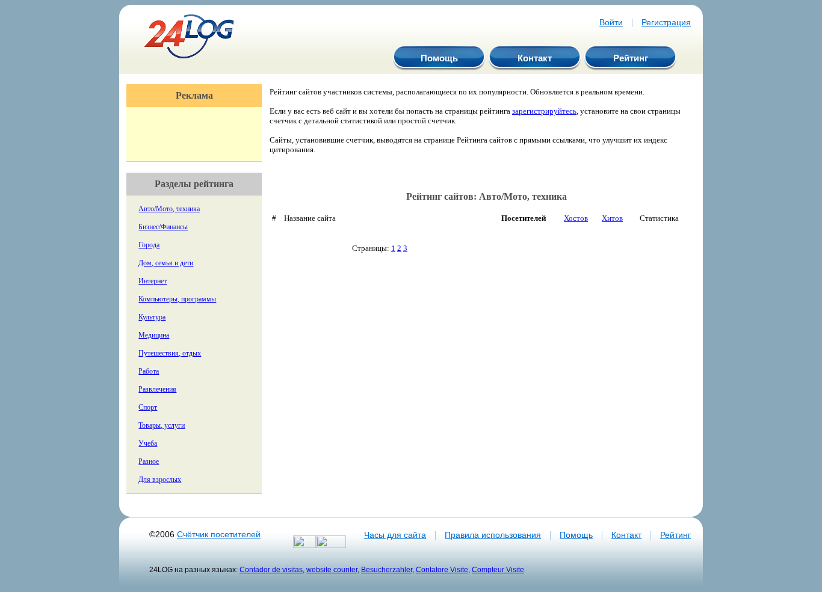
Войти (611, 22)
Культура (151, 317)
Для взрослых (159, 479)
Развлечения (157, 389)
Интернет (152, 281)
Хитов (612, 218)
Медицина (153, 335)
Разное (148, 461)
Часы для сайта (395, 535)
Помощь (439, 58)
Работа (148, 371)
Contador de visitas (271, 569)
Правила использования (493, 535)
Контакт (535, 58)
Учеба (147, 443)
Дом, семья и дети (165, 263)
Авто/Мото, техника (169, 209)
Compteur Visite (498, 569)
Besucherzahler (386, 569)
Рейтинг (630, 58)
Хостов (576, 218)
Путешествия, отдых (169, 353)
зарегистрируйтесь (544, 111)
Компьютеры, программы (177, 299)
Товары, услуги (161, 425)
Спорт (147, 407)
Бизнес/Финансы (163, 227)
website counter (331, 569)
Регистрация (666, 22)
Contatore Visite (442, 569)
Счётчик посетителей (219, 534)
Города (148, 245)
